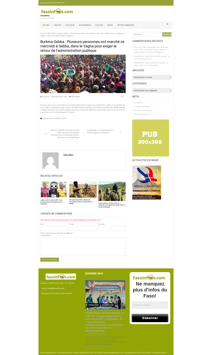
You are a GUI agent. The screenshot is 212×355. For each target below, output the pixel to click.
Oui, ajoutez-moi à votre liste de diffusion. (57, 233)
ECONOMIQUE (85, 25)
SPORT (110, 25)
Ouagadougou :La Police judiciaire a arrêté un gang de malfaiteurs (100, 131)
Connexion (138, 102)
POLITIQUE (70, 25)
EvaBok (137, 56)
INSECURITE (51, 33)
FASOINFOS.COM (59, 118)
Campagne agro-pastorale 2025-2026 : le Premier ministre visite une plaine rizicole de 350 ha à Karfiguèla (151, 49)
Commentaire (46, 235)
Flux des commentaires (143, 110)
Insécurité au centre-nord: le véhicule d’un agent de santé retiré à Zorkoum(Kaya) (111, 205)
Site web (101, 224)
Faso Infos (46, 96)
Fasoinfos (45, 16)
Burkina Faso (48, 118)
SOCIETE (57, 25)
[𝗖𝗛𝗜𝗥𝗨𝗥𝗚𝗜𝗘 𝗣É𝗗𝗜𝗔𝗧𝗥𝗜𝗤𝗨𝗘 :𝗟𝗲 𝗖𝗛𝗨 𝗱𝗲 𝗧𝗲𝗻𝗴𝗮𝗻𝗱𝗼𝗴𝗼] (105, 294)
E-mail (71, 224)
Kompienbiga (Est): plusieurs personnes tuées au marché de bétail (80, 202)
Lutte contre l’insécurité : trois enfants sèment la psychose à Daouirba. (51, 202)
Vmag (169, 353)
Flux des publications (142, 106)
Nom (42, 224)
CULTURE (99, 25)
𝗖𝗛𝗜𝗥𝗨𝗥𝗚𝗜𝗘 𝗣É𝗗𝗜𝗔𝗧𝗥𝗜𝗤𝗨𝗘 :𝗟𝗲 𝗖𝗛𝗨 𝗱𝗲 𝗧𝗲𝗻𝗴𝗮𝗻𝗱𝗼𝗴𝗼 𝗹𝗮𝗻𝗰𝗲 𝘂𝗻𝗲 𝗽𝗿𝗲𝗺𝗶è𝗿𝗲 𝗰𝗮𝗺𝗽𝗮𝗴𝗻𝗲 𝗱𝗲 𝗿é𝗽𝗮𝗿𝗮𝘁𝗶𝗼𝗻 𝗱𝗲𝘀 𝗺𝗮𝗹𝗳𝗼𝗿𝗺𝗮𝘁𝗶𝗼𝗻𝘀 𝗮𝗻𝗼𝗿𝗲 (105, 322)
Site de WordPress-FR (142, 114)
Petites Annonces (125, 25)
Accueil (46, 25)
